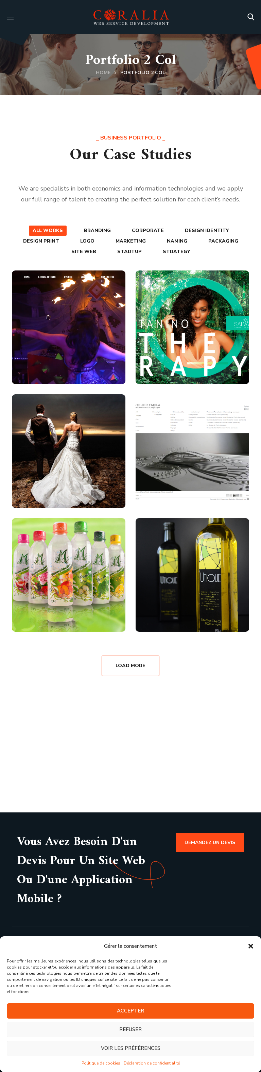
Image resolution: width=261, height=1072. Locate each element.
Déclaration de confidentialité (152, 1063)
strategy (176, 251)
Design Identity (207, 230)
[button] (250, 946)
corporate (148, 230)
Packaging (223, 241)
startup (129, 251)
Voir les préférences (130, 1048)
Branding (97, 230)
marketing (131, 241)
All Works (48, 230)
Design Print (41, 241)
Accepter (130, 1010)
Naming (177, 241)
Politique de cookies (101, 1063)
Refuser (130, 1029)
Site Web (83, 251)
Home (103, 72)
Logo (87, 241)
